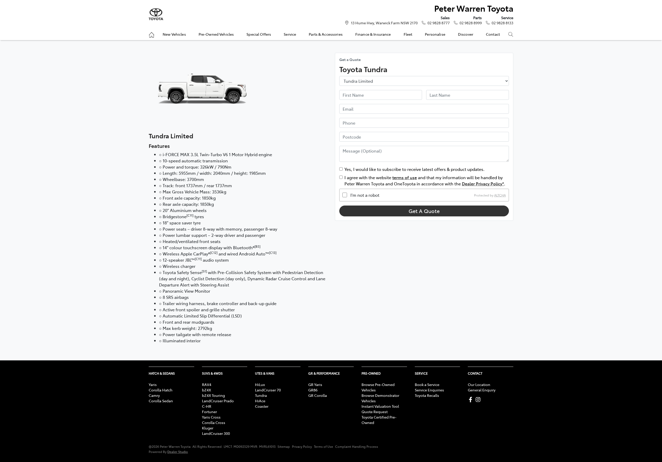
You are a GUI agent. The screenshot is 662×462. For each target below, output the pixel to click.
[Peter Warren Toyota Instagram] (479, 399)
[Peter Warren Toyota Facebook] (471, 399)
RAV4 (206, 384)
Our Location (479, 384)
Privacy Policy (302, 446)
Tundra (261, 395)
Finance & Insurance (373, 34)
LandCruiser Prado (218, 400)
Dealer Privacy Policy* (483, 183)
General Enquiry (481, 389)
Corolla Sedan (161, 400)
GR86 (313, 389)
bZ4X (206, 389)
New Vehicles (174, 34)
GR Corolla (317, 395)
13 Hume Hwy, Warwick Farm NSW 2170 (384, 22)
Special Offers (258, 34)
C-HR (206, 406)
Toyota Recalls (427, 395)
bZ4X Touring (213, 395)
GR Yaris (315, 384)
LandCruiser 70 (268, 389)
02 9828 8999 (471, 22)
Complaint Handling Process (356, 446)
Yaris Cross (211, 417)
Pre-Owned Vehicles (216, 34)
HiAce (260, 400)
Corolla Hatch (160, 389)
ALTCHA (500, 195)
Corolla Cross (213, 422)
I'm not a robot (364, 195)
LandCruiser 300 (216, 433)
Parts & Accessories (326, 34)
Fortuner (209, 411)
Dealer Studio (177, 451)
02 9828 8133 (502, 22)
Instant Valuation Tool (380, 406)
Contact (493, 34)
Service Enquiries (429, 389)
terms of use (404, 177)
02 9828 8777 (438, 22)
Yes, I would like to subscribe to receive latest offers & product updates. (414, 169)
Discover (465, 34)
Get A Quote (424, 210)
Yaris (153, 384)
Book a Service (427, 384)
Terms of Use (323, 446)
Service (290, 34)
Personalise (435, 34)
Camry (154, 395)
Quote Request (375, 411)
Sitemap (283, 446)
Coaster (261, 406)
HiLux (260, 384)
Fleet (408, 34)
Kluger (207, 427)
